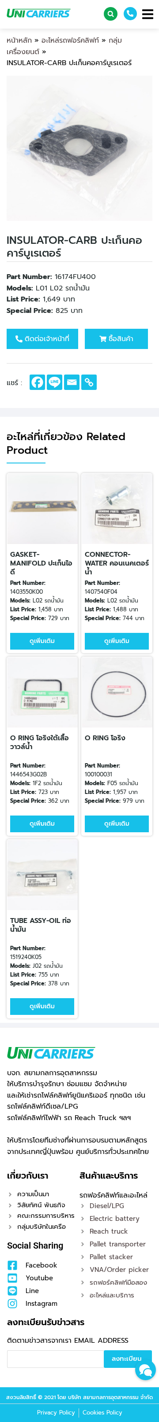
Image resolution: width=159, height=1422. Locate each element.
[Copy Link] (89, 382)
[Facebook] (37, 382)
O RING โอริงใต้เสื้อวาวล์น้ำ (39, 742)
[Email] (72, 382)
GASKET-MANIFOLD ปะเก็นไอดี (41, 563)
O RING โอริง (105, 738)
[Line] (54, 382)
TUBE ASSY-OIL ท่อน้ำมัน (40, 925)
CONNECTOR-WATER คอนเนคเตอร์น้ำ (117, 563)
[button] (110, 14)
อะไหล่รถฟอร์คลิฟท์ (70, 40)
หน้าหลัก (19, 40)
